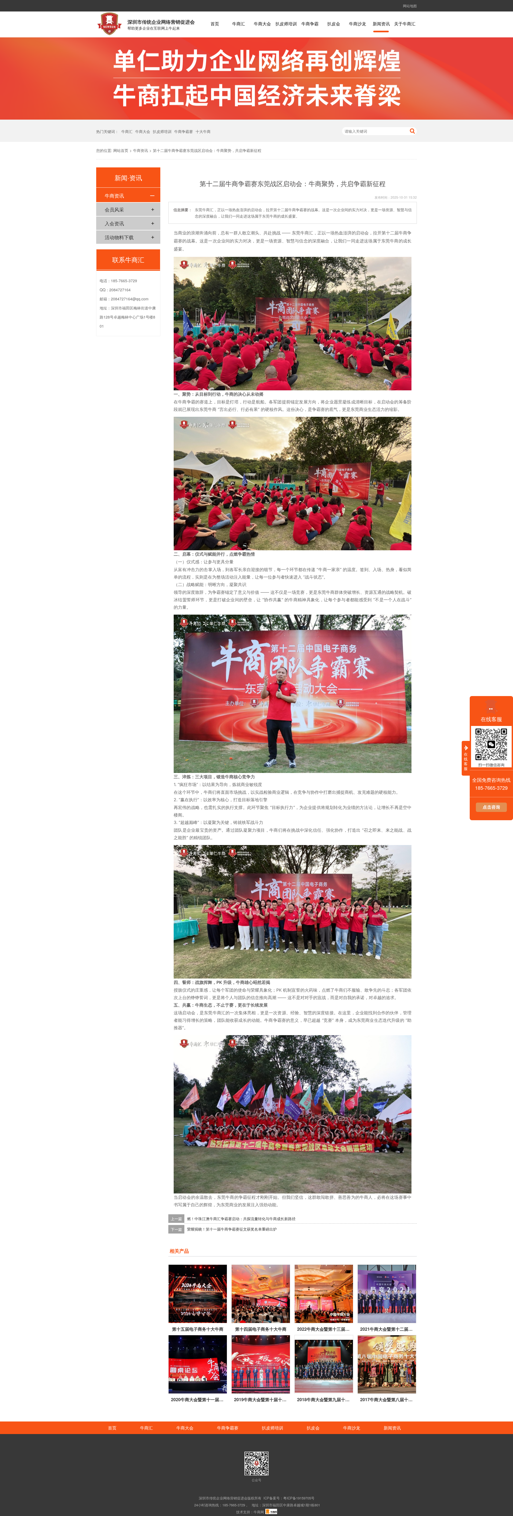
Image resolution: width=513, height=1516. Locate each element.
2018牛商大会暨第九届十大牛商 (324, 1399)
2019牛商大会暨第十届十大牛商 (260, 1399)
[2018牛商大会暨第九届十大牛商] (323, 1364)
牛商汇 (238, 24)
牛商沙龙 (357, 24)
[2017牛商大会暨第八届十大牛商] (386, 1364)
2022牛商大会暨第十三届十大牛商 (324, 1329)
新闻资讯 (381, 24)
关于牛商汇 (404, 24)
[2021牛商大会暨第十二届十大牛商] (386, 1293)
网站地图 (410, 5)
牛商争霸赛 (183, 131)
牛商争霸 (309, 24)
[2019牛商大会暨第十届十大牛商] (260, 1364)
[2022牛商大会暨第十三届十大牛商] (323, 1293)
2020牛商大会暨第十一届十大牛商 (197, 1399)
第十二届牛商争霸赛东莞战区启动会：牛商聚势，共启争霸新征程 (207, 150)
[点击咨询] (491, 810)
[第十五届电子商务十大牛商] (197, 1293)
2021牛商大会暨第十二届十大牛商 (387, 1329)
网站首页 (120, 150)
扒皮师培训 (286, 24)
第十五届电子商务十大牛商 (197, 1329)
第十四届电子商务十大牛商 (260, 1329)
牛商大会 (262, 24)
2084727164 (120, 289)
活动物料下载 (119, 237)
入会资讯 (114, 223)
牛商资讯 (140, 150)
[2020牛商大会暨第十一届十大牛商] (197, 1364)
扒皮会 (333, 24)
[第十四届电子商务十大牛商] (260, 1293)
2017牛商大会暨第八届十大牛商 (387, 1399)
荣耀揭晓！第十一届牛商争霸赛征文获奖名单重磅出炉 (232, 1229)
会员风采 (114, 209)
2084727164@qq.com (130, 298)
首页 (215, 24)
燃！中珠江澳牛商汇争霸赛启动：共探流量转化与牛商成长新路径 (241, 1218)
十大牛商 (203, 131)
